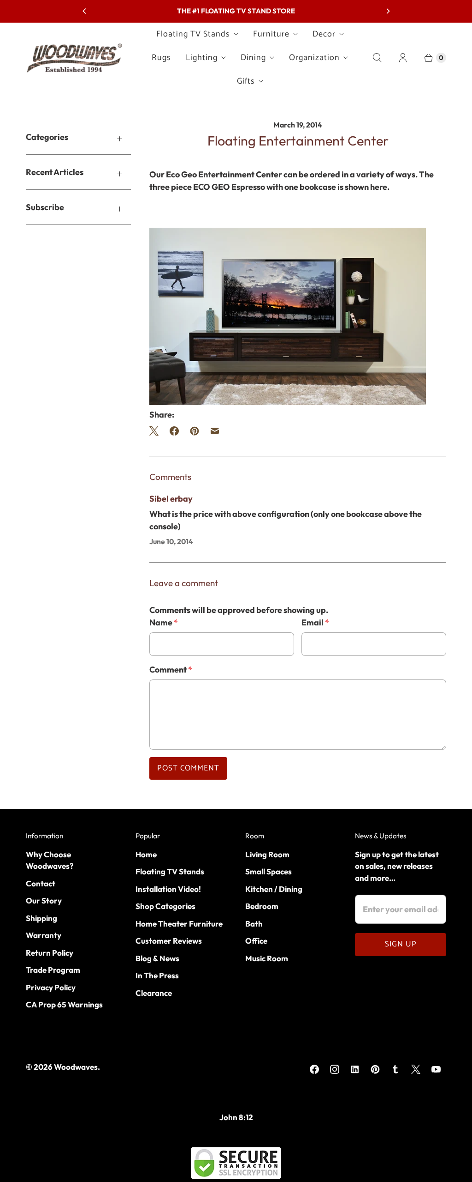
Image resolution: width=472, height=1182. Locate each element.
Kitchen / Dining (273, 889)
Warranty (43, 935)
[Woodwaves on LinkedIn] (355, 1069)
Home (146, 854)
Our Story (44, 900)
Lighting (202, 58)
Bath (254, 923)
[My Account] (403, 58)
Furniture (271, 34)
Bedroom (261, 906)
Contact (40, 883)
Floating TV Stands (193, 34)
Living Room (267, 854)
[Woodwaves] (74, 57)
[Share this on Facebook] (174, 431)
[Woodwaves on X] (416, 1069)
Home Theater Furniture (179, 923)
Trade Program (53, 970)
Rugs (161, 58)
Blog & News (157, 958)
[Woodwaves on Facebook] (314, 1069)
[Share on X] (156, 431)
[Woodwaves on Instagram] (334, 1069)
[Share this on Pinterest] (194, 431)
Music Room (266, 958)
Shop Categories (165, 906)
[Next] (388, 11)
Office (256, 941)
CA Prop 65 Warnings (64, 1004)
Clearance (154, 993)
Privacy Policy (51, 987)
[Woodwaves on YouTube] (436, 1069)
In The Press (157, 975)
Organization (314, 58)
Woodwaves (76, 1067)
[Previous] (85, 11)
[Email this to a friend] (215, 431)
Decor (324, 34)
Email (315, 622)
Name (163, 622)
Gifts (246, 81)
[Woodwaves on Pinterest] (375, 1069)
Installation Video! (168, 889)
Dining (253, 58)
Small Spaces (268, 871)
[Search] (377, 58)
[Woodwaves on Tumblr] (395, 1069)
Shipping (41, 918)
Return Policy (49, 953)
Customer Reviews (169, 941)
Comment (170, 669)
